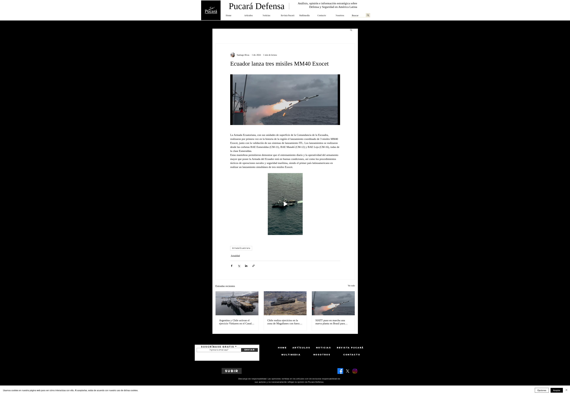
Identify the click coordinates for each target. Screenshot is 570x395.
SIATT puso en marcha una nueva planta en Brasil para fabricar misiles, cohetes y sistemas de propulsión (330, 322)
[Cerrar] (566, 390)
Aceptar (556, 390)
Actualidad (235, 256)
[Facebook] (340, 371)
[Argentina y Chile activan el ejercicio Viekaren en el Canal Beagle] (237, 303)
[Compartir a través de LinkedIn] (246, 265)
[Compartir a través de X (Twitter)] (239, 265)
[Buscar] (368, 15)
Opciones (541, 390)
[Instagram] (355, 371)
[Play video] (285, 204)
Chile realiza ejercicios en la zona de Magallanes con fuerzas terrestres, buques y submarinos (284, 322)
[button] (251, 15)
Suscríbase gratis (217, 347)
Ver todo (351, 286)
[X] (347, 371)
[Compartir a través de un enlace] (253, 265)
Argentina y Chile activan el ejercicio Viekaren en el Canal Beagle (235, 322)
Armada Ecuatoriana (241, 248)
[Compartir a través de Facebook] (231, 265)
